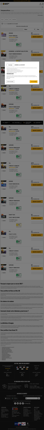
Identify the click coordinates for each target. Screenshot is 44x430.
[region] (22, 73)
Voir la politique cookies (10, 73)
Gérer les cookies (10, 81)
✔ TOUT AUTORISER (33, 81)
